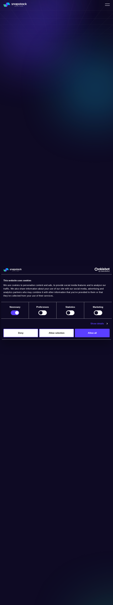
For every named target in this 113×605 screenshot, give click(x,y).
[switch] (42, 312)
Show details (97, 323)
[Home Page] (15, 4)
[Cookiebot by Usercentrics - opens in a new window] (97, 270)
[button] (107, 4)
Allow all (92, 333)
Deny (20, 333)
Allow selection (56, 333)
